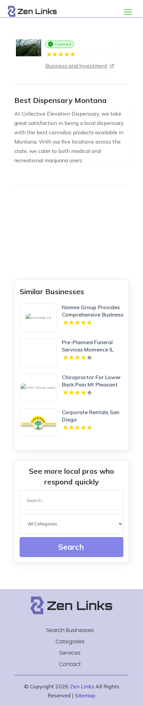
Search (71, 547)
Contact (70, 664)
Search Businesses (70, 630)
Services (69, 653)
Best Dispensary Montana (60, 100)
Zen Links (82, 686)
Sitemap (85, 695)
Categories (70, 641)
